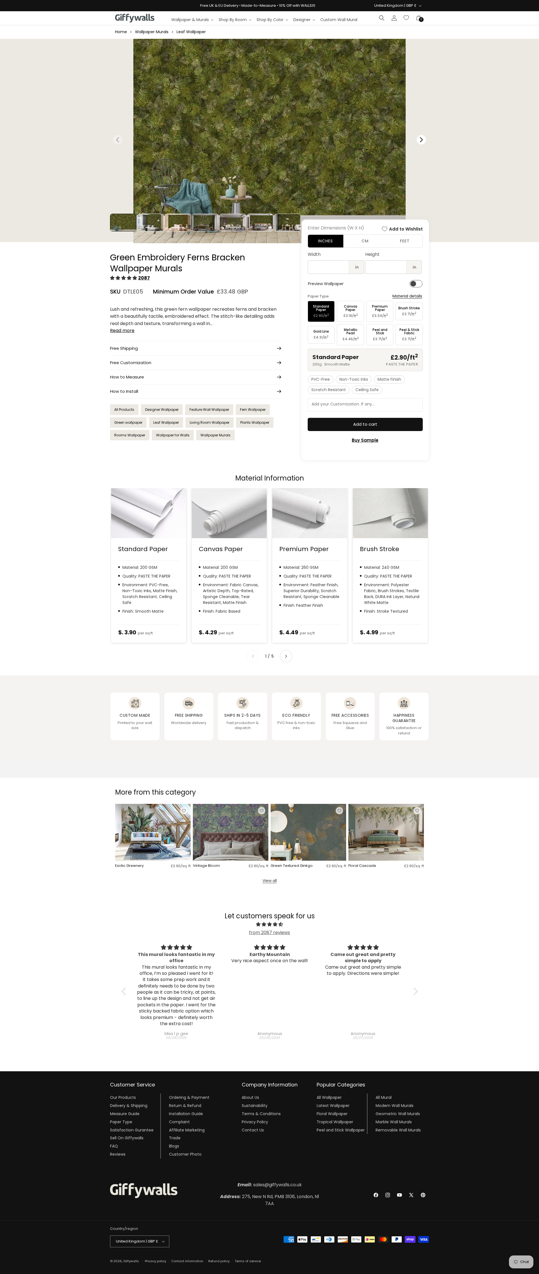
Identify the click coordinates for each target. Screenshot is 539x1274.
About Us (250, 1097)
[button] (192, 19)
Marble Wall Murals (394, 1122)
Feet (405, 241)
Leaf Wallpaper (191, 32)
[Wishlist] (406, 18)
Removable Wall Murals (398, 1130)
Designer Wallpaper (162, 409)
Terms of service (248, 1261)
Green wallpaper (128, 422)
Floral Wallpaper (332, 1114)
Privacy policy (155, 1261)
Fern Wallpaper (253, 409)
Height (372, 254)
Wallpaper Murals (151, 32)
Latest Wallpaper (333, 1105)
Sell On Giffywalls (126, 1138)
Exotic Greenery (129, 865)
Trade (175, 1138)
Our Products (123, 1097)
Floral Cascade (362, 865)
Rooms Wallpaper (129, 435)
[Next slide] (286, 656)
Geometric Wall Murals (398, 1114)
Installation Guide (186, 1114)
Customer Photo (185, 1154)
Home (121, 32)
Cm (365, 241)
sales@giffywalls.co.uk (269, 1184)
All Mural (384, 1097)
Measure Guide (125, 1114)
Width (314, 254)
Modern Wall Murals (395, 1105)
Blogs (174, 1146)
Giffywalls (131, 1261)
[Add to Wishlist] (184, 810)
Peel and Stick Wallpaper (341, 1130)
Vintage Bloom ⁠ (207, 865)
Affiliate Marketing (187, 1130)
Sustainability (255, 1105)
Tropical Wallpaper (335, 1122)
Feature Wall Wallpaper (209, 409)
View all (269, 880)
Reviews (117, 1154)
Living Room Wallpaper (209, 422)
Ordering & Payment (189, 1097)
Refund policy (219, 1261)
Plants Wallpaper (254, 422)
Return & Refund (185, 1105)
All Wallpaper (329, 1097)
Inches (325, 241)
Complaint (179, 1122)
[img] (269, 924)
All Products (124, 409)
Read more (122, 330)
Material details (407, 296)
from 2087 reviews (269, 932)
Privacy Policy (255, 1122)
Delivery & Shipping (128, 1105)
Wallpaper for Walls (172, 435)
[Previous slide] (253, 656)
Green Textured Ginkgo (292, 865)
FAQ (114, 1146)
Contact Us (253, 1130)
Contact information (187, 1261)
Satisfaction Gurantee (132, 1130)
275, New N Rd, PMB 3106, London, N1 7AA (269, 1200)
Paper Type (121, 1122)
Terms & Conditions (261, 1114)
